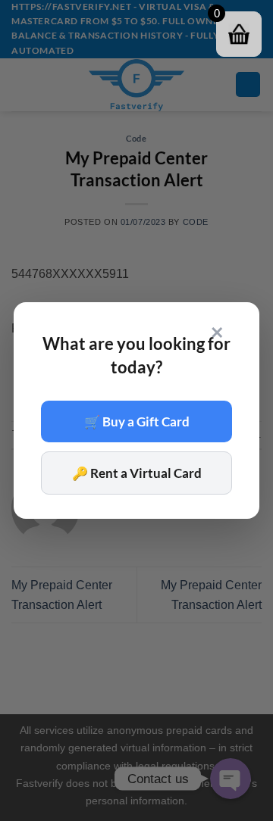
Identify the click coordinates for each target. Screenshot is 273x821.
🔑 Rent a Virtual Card (137, 473)
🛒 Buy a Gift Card (137, 421)
